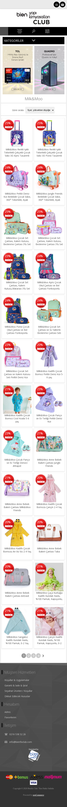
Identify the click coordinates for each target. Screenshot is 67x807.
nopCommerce (38, 795)
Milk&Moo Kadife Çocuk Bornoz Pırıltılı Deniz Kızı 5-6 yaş (49, 374)
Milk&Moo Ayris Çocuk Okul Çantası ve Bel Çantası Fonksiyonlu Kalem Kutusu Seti (49, 287)
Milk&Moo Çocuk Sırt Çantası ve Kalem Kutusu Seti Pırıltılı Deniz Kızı (17, 374)
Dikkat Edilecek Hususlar (17, 696)
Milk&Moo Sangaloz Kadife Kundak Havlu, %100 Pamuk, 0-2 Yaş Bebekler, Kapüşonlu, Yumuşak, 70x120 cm (17, 643)
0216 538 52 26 (17, 734)
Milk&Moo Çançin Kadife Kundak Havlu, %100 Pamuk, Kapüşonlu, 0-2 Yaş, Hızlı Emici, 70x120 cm (49, 643)
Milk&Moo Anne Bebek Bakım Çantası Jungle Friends (49, 462)
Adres (8, 712)
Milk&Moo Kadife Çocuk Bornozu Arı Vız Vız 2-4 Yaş (17, 550)
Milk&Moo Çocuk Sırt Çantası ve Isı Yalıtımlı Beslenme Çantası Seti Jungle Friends (49, 331)
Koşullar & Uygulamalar (17, 680)
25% (8, 123)
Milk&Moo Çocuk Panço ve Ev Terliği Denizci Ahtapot (17, 462)
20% (40, 345)
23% (8, 256)
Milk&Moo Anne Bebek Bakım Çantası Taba (49, 550)
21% (8, 389)
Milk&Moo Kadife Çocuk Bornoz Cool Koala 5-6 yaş (17, 418)
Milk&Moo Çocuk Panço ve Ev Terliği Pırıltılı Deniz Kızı (49, 418)
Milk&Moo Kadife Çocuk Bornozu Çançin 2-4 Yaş (49, 505)
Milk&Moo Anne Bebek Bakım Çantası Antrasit (17, 594)
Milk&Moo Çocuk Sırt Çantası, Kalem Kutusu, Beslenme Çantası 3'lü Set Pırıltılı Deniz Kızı (49, 242)
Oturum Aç (56, 4)
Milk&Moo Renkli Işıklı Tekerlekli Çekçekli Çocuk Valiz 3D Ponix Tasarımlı (49, 152)
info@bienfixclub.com (20, 741)
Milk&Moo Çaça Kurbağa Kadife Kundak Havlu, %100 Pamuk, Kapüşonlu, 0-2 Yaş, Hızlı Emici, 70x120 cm (49, 599)
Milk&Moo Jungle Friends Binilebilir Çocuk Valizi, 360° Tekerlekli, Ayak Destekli (49, 198)
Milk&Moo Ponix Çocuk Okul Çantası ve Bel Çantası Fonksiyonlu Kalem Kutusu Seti (17, 331)
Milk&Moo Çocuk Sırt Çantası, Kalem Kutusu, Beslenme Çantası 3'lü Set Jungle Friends (17, 242)
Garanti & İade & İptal (16, 685)
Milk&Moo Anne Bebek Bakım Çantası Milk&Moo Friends (17, 507)
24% (8, 167)
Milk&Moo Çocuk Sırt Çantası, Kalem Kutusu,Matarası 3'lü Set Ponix (17, 287)
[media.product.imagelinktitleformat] (17, 133)
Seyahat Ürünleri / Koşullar (18, 690)
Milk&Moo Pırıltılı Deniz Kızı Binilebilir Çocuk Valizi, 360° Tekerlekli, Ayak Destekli (17, 198)
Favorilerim (10, 717)
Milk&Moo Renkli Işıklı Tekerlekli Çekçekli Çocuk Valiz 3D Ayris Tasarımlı (17, 152)
